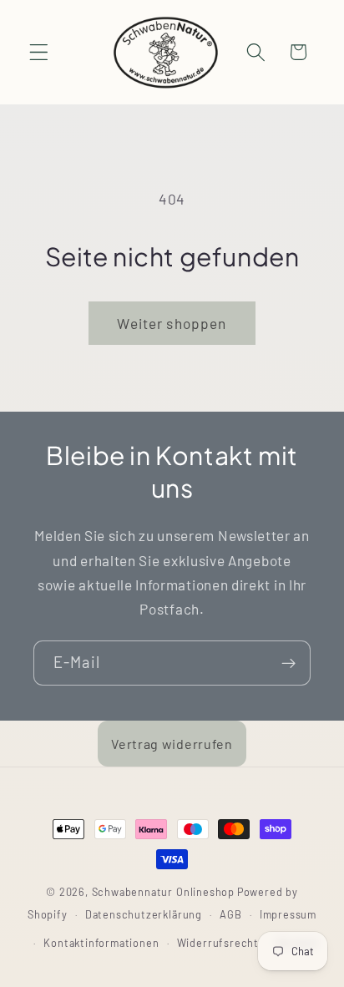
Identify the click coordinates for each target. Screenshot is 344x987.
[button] (39, 52)
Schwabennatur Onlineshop (163, 891)
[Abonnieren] (288, 663)
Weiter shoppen (171, 323)
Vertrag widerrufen (171, 744)
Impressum (288, 914)
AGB (230, 914)
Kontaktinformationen (101, 942)
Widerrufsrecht (218, 942)
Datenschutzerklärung (143, 914)
